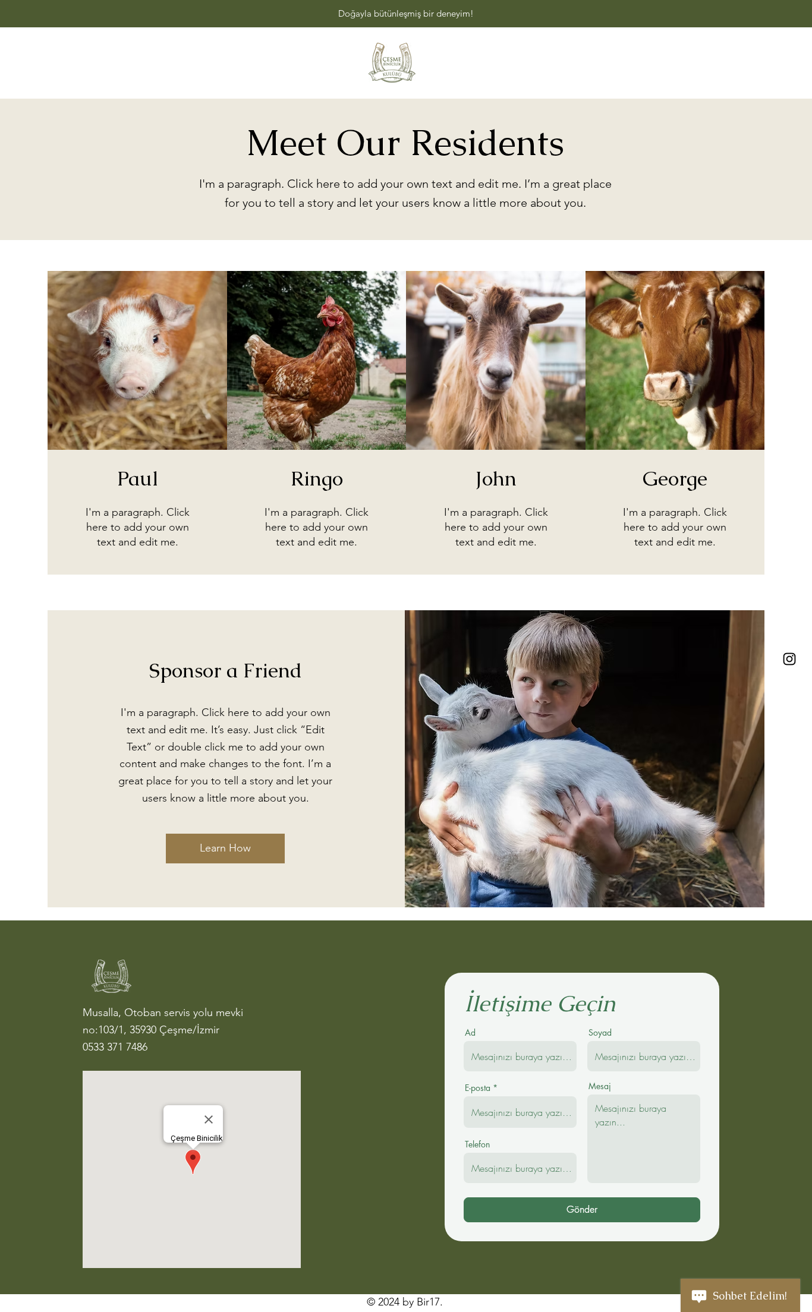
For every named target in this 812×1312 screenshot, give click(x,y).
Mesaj (599, 1086)
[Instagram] (789, 659)
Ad (470, 1033)
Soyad (600, 1033)
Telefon (477, 1144)
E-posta (477, 1088)
